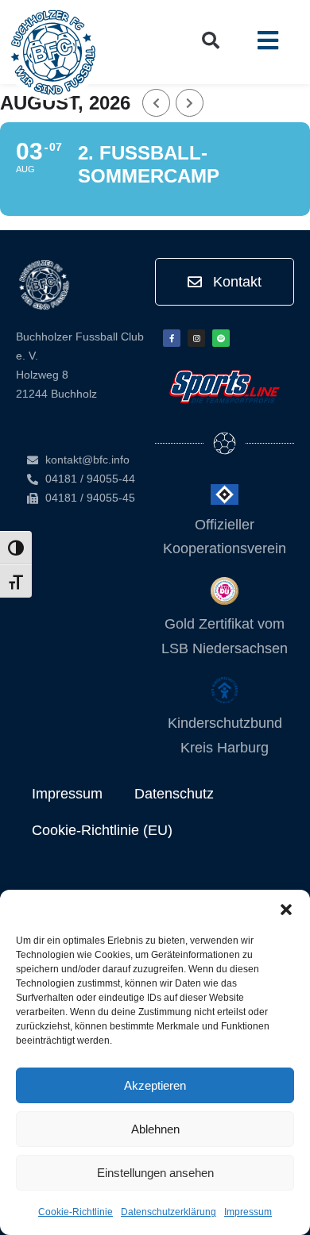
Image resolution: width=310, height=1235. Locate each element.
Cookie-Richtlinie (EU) (102, 830)
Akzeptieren (155, 1085)
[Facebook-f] (171, 338)
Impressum (248, 1212)
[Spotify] (221, 338)
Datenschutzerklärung (168, 1212)
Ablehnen (155, 1129)
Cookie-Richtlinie (75, 1212)
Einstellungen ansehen (155, 1172)
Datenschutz (174, 794)
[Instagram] (196, 338)
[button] (286, 910)
